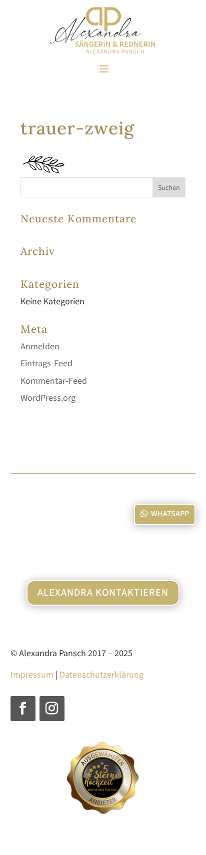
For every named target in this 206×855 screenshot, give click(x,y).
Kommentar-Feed (53, 381)
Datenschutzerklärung (102, 675)
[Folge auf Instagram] (52, 708)
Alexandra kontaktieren (103, 593)
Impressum (32, 675)
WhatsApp (170, 513)
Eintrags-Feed (46, 363)
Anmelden (40, 346)
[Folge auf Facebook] (23, 708)
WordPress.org (48, 398)
